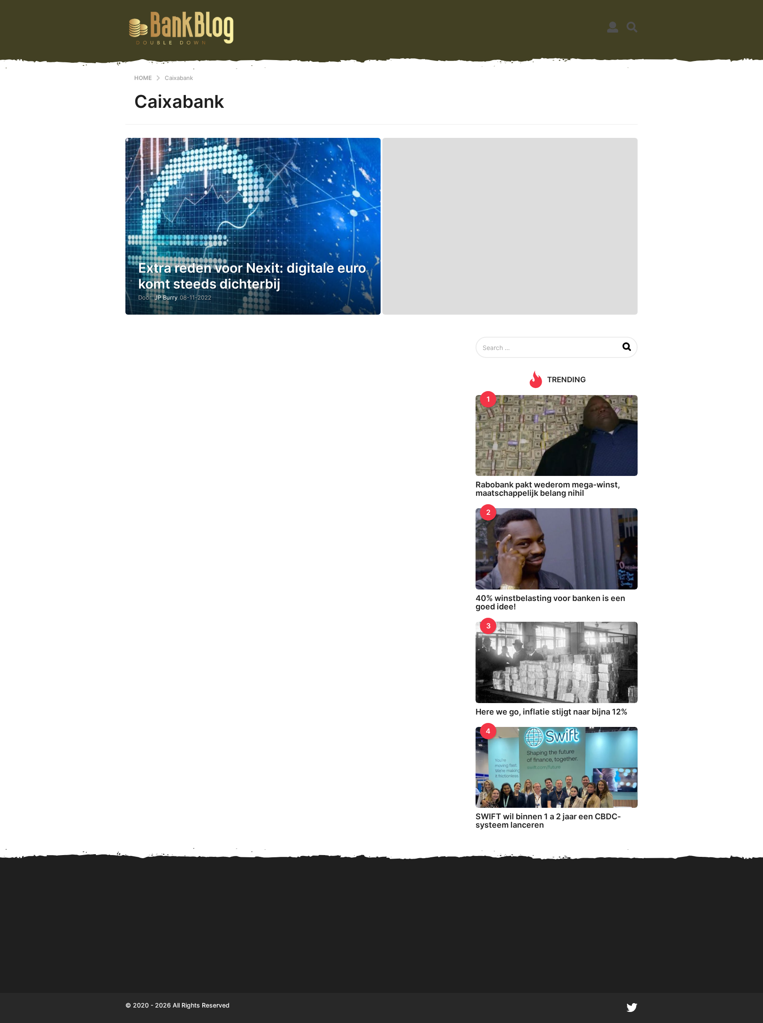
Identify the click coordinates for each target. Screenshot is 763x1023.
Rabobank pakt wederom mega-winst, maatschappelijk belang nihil (548, 489)
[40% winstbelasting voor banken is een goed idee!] (557, 548)
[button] (612, 27)
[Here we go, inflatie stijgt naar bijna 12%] (557, 662)
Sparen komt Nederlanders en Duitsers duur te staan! (258, 961)
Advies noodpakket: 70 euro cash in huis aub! (522, 961)
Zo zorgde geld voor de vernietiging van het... (434, 961)
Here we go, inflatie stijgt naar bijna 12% (551, 711)
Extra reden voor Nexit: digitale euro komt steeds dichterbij (252, 276)
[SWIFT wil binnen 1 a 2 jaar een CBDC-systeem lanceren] (557, 767)
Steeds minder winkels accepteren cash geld (699, 961)
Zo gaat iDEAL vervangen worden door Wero (611, 961)
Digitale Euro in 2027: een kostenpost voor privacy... (346, 961)
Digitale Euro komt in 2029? (169, 961)
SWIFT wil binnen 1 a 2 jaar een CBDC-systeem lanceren (548, 820)
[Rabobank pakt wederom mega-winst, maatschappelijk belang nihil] (557, 435)
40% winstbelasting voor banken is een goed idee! (550, 602)
